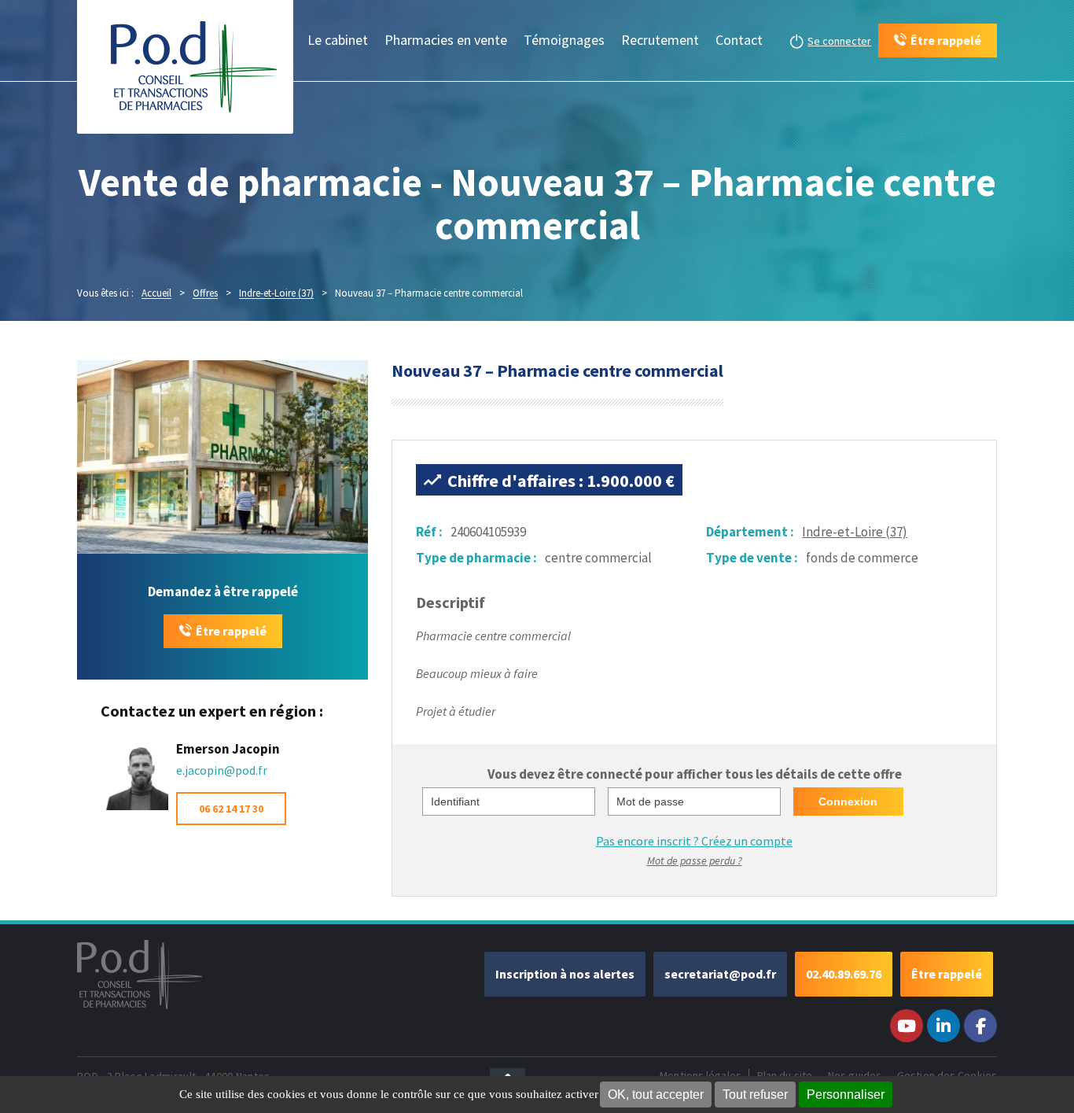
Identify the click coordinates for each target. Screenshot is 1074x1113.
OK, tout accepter (656, 1094)
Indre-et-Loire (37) (854, 531)
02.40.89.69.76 (843, 974)
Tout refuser (755, 1094)
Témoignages (564, 40)
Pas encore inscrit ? (694, 841)
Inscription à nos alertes (564, 974)
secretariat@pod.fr (720, 974)
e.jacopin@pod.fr (221, 770)
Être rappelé (231, 631)
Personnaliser (846, 1094)
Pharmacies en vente (445, 40)
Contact (739, 40)
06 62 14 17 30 (231, 809)
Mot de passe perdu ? (694, 860)
